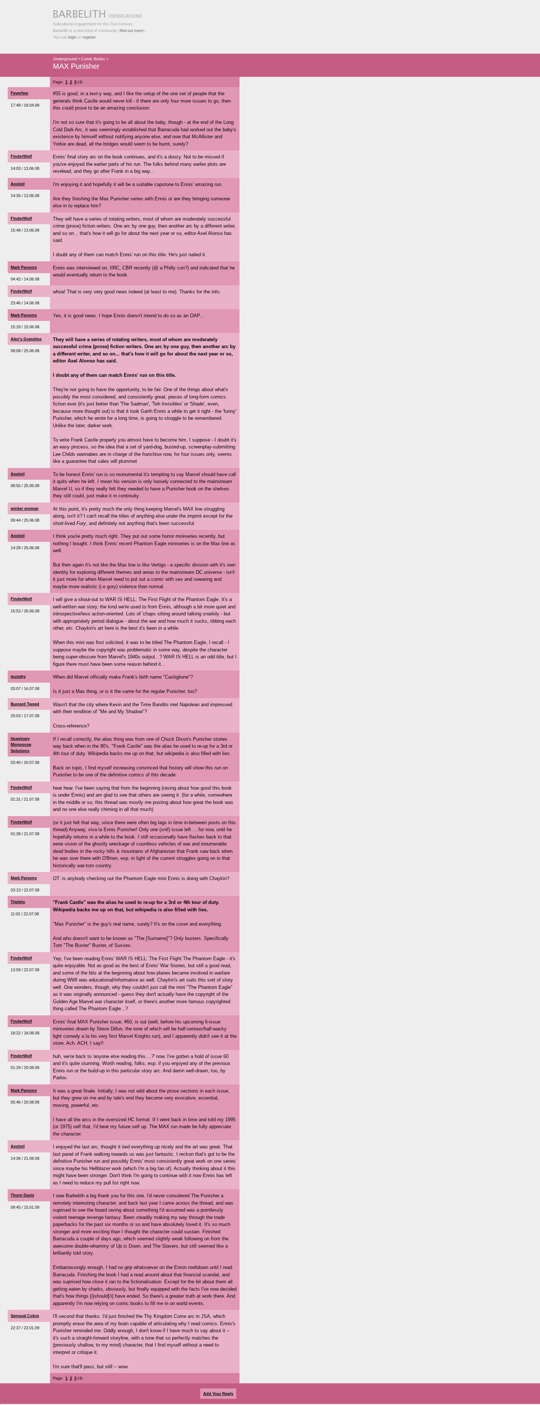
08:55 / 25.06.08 (25, 485)
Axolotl (18, 184)
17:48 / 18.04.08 (25, 105)
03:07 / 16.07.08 (25, 688)
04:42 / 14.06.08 (25, 279)
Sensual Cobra (25, 1315)
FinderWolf (21, 156)
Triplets (18, 902)
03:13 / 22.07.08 (25, 890)
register (89, 37)
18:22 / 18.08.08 (25, 1033)
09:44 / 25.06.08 (25, 520)
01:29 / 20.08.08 (25, 1067)
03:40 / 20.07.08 (25, 762)
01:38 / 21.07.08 (25, 834)
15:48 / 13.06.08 (25, 230)
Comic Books (93, 59)
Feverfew (19, 93)
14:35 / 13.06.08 (25, 195)
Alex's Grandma (26, 339)
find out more (131, 30)
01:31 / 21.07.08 (25, 799)
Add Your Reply (218, 1393)
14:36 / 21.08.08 (25, 1158)
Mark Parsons (24, 267)
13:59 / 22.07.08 (25, 970)
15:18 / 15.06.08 (25, 327)
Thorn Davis (22, 1195)
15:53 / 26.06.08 (25, 611)
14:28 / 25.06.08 (25, 548)
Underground (65, 59)
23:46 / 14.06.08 (25, 303)
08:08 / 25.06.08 (25, 350)
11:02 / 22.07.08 (25, 914)
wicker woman (25, 508)
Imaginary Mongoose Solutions (21, 744)
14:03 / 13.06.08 (25, 168)
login (72, 37)
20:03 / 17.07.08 (25, 716)
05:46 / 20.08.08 (25, 1102)
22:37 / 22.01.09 (25, 1328)
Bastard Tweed (25, 704)
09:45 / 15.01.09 (25, 1207)
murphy (18, 676)
